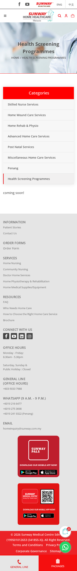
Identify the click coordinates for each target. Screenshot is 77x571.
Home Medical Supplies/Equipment (24, 287)
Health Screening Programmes (29, 179)
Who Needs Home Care (17, 308)
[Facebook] (6, 336)
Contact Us (10, 233)
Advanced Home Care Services (28, 136)
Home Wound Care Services (27, 115)
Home (15, 57)
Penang (13, 168)
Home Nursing (12, 263)
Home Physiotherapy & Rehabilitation (26, 281)
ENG (59, 4)
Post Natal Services (21, 147)
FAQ (5, 302)
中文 (71, 4)
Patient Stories (12, 227)
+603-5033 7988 (12, 388)
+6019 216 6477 (12, 403)
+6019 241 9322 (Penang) (18, 413)
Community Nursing (15, 269)
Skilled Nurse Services (23, 104)
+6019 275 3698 (12, 409)
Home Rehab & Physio (23, 126)
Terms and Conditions (28, 545)
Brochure (8, 320)
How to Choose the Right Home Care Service (30, 314)
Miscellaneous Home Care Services (32, 157)
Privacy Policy (55, 545)
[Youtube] (14, 336)
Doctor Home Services (16, 275)
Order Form (11, 248)
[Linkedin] (22, 336)
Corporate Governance (31, 551)
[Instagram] (29, 336)
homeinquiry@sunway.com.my (22, 428)
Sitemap (55, 551)
